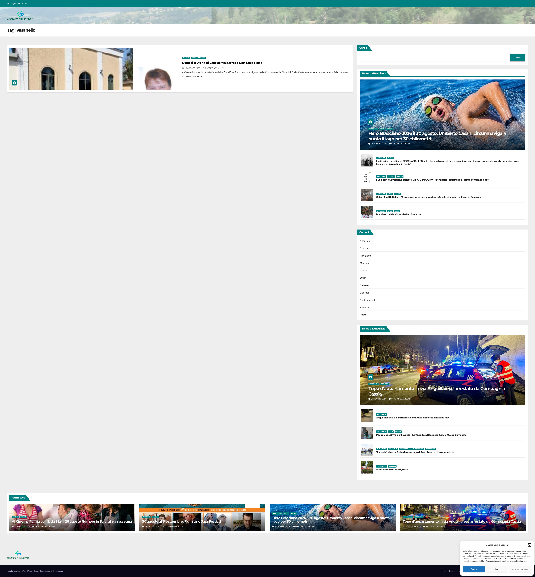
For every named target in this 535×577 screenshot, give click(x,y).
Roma (363, 315)
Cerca (363, 47)
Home (444, 571)
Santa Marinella (368, 300)
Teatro (391, 158)
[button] (529, 545)
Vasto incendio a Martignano (392, 469)
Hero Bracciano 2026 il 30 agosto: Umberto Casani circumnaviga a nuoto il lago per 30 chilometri (437, 136)
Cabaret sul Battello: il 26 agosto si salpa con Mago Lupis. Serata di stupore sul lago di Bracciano (428, 197)
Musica (155, 517)
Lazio (397, 211)
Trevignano (365, 256)
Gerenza (452, 571)
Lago (382, 129)
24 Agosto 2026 (379, 144)
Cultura (391, 176)
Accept (474, 569)
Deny (497, 569)
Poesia (398, 431)
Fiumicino (365, 307)
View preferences (520, 569)
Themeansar (58, 571)
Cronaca (384, 384)
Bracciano (373, 129)
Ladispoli (364, 293)
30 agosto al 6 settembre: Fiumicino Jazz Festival (181, 521)
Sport (389, 129)
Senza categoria (198, 58)
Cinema (15, 517)
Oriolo (363, 278)
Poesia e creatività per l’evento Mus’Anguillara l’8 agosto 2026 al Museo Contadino (421, 435)
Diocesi (186, 58)
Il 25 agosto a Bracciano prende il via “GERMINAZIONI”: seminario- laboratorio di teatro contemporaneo (432, 179)
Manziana (365, 263)
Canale (363, 270)
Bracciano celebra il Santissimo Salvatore (398, 214)
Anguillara (365, 241)
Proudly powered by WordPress (20, 571)
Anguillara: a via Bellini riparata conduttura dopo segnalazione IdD (412, 417)
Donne (23, 517)
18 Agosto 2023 (193, 68)
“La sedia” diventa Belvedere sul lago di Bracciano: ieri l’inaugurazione (415, 452)
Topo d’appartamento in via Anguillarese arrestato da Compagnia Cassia (436, 391)
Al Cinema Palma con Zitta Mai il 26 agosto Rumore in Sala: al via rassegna (72, 521)
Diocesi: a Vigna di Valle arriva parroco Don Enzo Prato (222, 63)
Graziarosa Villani (215, 68)
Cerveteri (364, 285)
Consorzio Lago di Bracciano (411, 449)
